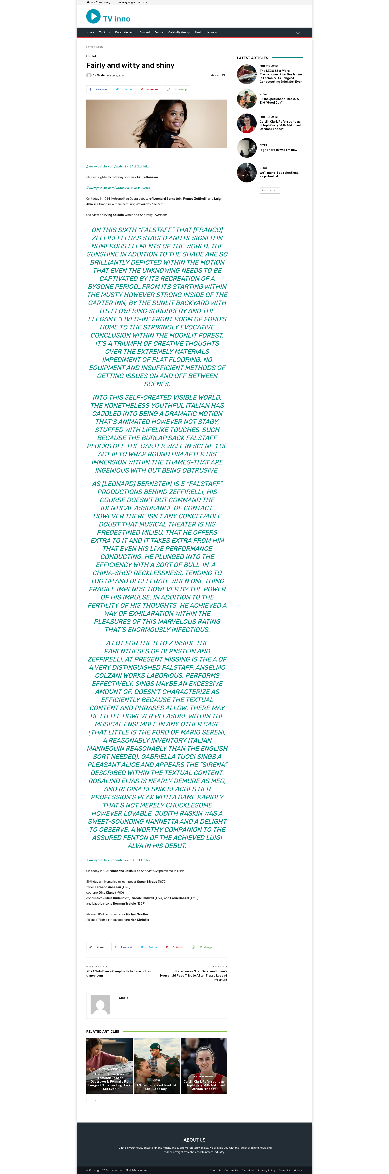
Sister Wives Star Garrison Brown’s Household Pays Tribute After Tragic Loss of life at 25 (193, 975)
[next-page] (95, 1100)
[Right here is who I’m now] (247, 148)
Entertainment (109, 1069)
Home (89, 46)
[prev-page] (88, 1100)
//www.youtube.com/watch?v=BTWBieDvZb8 (118, 188)
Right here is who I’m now (278, 150)
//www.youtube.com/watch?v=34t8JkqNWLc (118, 166)
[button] (298, 32)
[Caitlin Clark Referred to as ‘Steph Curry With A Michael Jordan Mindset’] (204, 1066)
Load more (268, 190)
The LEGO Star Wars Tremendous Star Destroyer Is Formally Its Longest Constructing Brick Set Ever (109, 1081)
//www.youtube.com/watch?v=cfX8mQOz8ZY (118, 860)
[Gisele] (89, 75)
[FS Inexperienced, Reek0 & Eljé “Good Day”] (157, 1066)
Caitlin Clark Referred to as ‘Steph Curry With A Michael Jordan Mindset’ (204, 1085)
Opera (100, 46)
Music (156, 1080)
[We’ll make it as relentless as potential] (247, 172)
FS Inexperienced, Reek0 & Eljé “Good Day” (156, 1087)
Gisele (100, 75)
